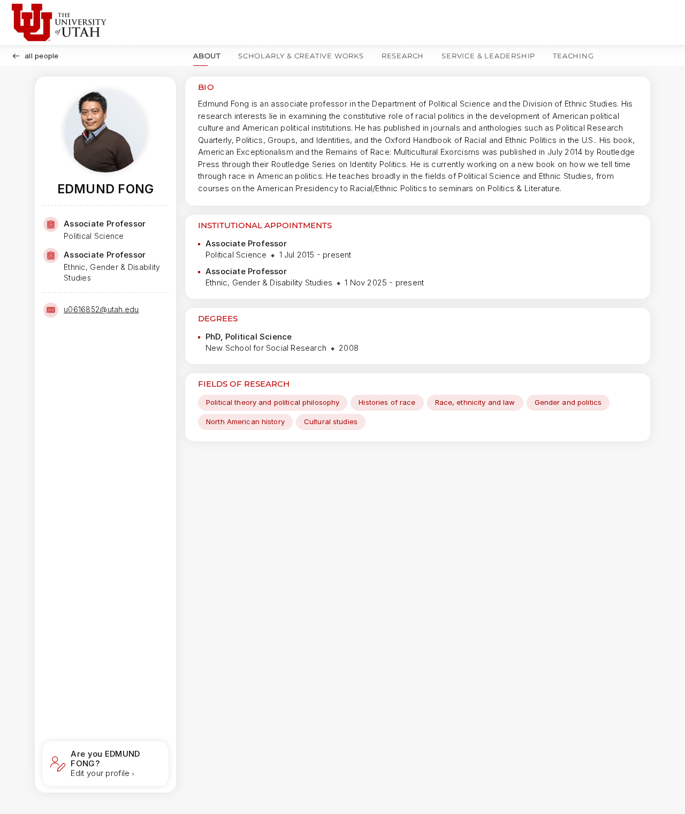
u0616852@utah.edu (101, 309)
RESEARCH (403, 55)
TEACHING (573, 55)
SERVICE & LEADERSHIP (488, 55)
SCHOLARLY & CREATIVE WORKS (301, 55)
